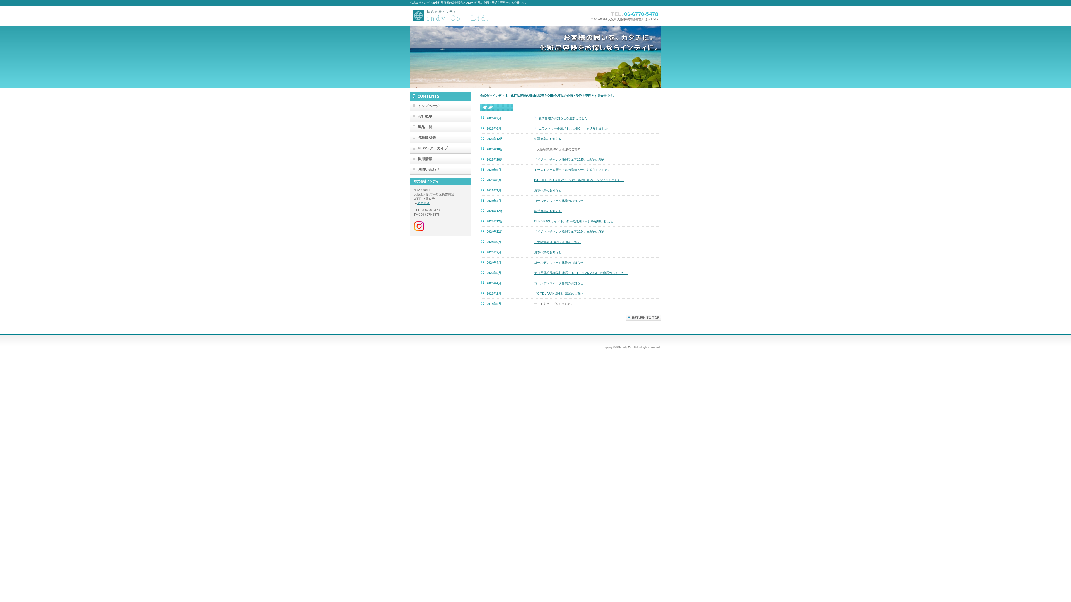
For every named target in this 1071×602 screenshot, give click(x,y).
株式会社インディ (466, 16)
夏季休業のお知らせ (548, 190)
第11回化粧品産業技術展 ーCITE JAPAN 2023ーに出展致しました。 (581, 273)
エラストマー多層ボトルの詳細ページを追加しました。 (572, 169)
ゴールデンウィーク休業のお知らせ (558, 200)
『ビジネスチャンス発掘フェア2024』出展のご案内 (569, 231)
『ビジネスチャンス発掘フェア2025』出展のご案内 (569, 159)
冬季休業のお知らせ (548, 138)
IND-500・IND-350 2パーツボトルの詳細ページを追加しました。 (579, 180)
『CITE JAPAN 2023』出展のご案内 (558, 293)
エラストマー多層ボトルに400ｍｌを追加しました (573, 128)
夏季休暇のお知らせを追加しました (563, 118)
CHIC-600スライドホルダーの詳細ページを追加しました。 (574, 221)
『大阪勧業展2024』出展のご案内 (557, 242)
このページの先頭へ (643, 318)
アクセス (423, 203)
